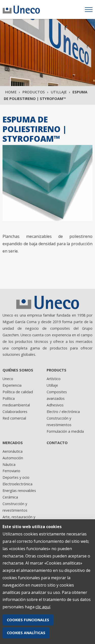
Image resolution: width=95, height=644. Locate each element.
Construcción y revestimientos (59, 421)
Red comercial (14, 418)
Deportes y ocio (16, 477)
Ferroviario (11, 470)
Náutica (9, 464)
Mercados (13, 442)
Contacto (57, 442)
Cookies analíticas (26, 632)
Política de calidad (18, 391)
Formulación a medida (65, 431)
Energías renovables (19, 490)
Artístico (54, 378)
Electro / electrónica (63, 411)
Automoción (13, 457)
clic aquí (42, 607)
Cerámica (10, 497)
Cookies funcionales (28, 619)
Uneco (8, 378)
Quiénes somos (18, 370)
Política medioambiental (16, 401)
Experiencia (12, 385)
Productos (33, 92)
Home (10, 92)
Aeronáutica (13, 451)
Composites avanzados (57, 395)
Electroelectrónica (17, 484)
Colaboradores (15, 411)
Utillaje (59, 92)
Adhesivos (55, 405)
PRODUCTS (56, 370)
